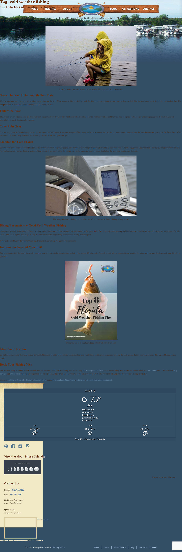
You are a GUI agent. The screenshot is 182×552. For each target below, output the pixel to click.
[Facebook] (13, 446)
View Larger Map (43, 519)
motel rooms (15, 373)
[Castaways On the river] (91, 8)
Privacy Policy (59, 547)
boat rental (152, 370)
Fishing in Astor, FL (16, 379)
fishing (72, 379)
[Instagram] (27, 446)
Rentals (48, 9)
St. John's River (40, 379)
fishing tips (80, 379)
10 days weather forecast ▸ (90, 439)
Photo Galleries (120, 547)
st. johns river (92, 379)
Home (31, 9)
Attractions (126, 9)
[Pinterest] (6, 446)
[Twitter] (20, 446)
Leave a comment (105, 379)
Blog (110, 9)
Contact (144, 9)
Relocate (29, 379)
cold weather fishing (61, 379)
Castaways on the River (94, 370)
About (65, 9)
